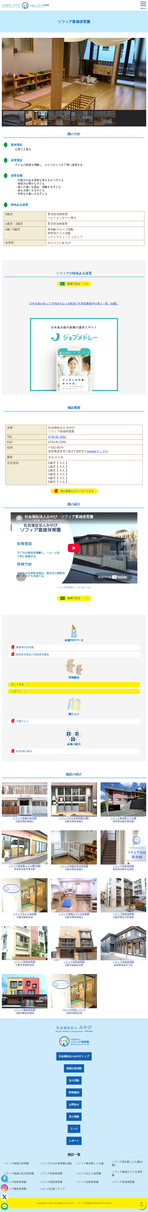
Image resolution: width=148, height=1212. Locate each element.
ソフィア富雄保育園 (123, 962)
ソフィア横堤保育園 (24, 1009)
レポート (74, 1140)
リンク (74, 1128)
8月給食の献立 (24, 751)
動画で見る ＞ (78, 598)
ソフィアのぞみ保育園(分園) (74, 818)
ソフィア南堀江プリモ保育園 (74, 914)
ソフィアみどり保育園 (24, 914)
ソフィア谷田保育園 (123, 866)
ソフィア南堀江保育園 (24, 818)
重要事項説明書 (25, 647)
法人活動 (74, 1080)
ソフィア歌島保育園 (123, 914)
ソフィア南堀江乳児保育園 (74, 866)
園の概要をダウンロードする (77, 491)
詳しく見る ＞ (20, 684)
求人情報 (74, 1116)
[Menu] (143, 4)
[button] (7, 74)
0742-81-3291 (57, 436)
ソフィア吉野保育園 (73, 962)
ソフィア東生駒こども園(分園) (25, 866)
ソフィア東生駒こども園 (123, 818)
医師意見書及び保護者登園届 (32, 654)
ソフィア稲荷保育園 (24, 961)
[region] (74, 82)
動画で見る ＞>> (78, 283)
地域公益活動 (74, 1068)
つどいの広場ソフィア (74, 1009)
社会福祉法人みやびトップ (74, 1056)
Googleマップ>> (97, 451)
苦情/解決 (74, 1092)
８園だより (22, 720)
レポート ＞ (19, 691)
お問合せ (74, 1104)
